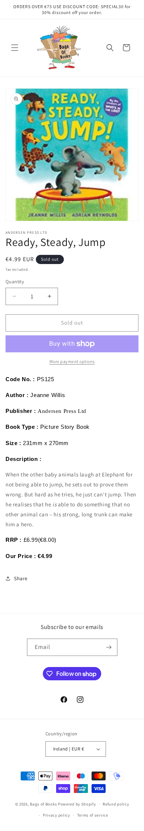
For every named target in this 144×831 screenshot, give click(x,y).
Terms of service (92, 815)
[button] (15, 48)
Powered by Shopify (77, 803)
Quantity (15, 281)
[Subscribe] (109, 647)
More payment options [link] (72, 361)
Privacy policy (56, 815)
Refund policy (116, 804)
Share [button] (21, 578)
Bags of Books (43, 803)
